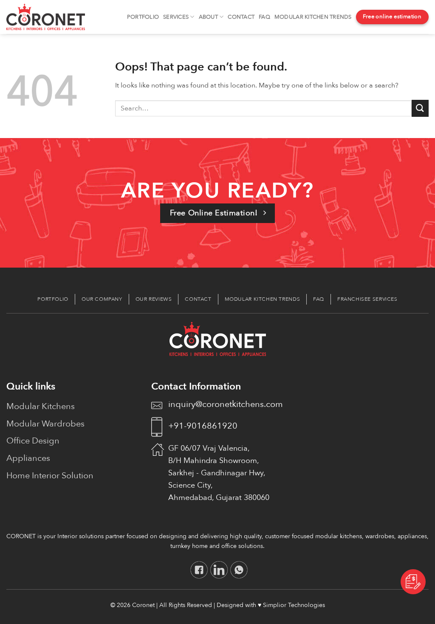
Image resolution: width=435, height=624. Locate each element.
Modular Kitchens (40, 406)
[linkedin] (219, 570)
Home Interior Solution (49, 475)
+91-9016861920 (202, 426)
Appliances (28, 458)
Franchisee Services (367, 299)
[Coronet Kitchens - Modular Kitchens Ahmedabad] (45, 17)
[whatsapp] (239, 570)
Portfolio (143, 17)
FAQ (264, 17)
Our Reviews (154, 299)
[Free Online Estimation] (413, 581)
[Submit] (420, 108)
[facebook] (199, 570)
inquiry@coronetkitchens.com (225, 404)
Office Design (32, 440)
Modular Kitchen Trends (313, 17)
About (208, 17)
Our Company (102, 299)
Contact (241, 17)
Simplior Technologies (294, 605)
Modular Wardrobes (45, 423)
